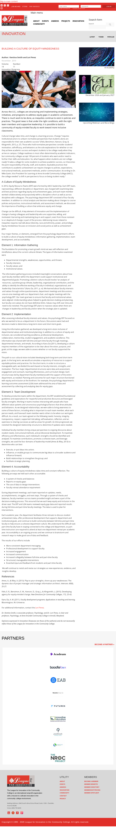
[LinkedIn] (2, 5)
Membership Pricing (92, 790)
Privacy (63, 799)
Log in (108, 6)
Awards (55, 21)
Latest (92, 37)
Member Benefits (91, 784)
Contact (63, 796)
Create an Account (79, 8)
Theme (101, 37)
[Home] (14, 20)
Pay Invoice (34, 6)
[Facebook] (8, 5)
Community (39, 24)
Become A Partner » (104, 644)
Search (91, 24)
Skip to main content (9, 1)
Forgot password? (64, 8)
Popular (110, 37)
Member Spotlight (91, 793)
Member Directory (91, 787)
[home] (21, 781)
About (36, 21)
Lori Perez (39, 607)
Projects (65, 21)
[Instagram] (2, 8)
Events (45, 21)
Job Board (16, 6)
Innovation (78, 21)
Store (24, 6)
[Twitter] (5, 5)
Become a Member (91, 781)
